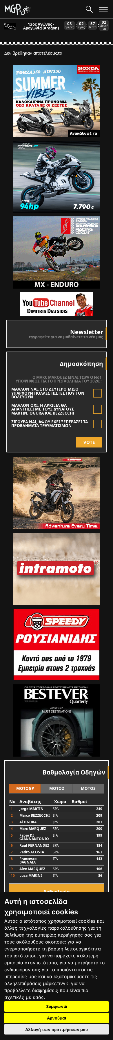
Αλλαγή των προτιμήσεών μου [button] (56, 1029)
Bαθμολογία (56, 891)
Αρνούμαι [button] (56, 1017)
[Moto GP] (42, 9)
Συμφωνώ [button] (56, 1006)
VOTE (89, 442)
